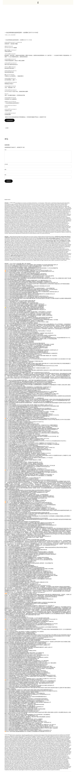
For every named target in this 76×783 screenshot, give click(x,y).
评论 (6, 149)
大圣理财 (6, 127)
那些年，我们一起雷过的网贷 (10, 34)
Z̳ (38, 2)
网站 (5, 174)
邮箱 (5, 169)
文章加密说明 (10, 120)
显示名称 (6, 164)
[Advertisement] (38, 16)
